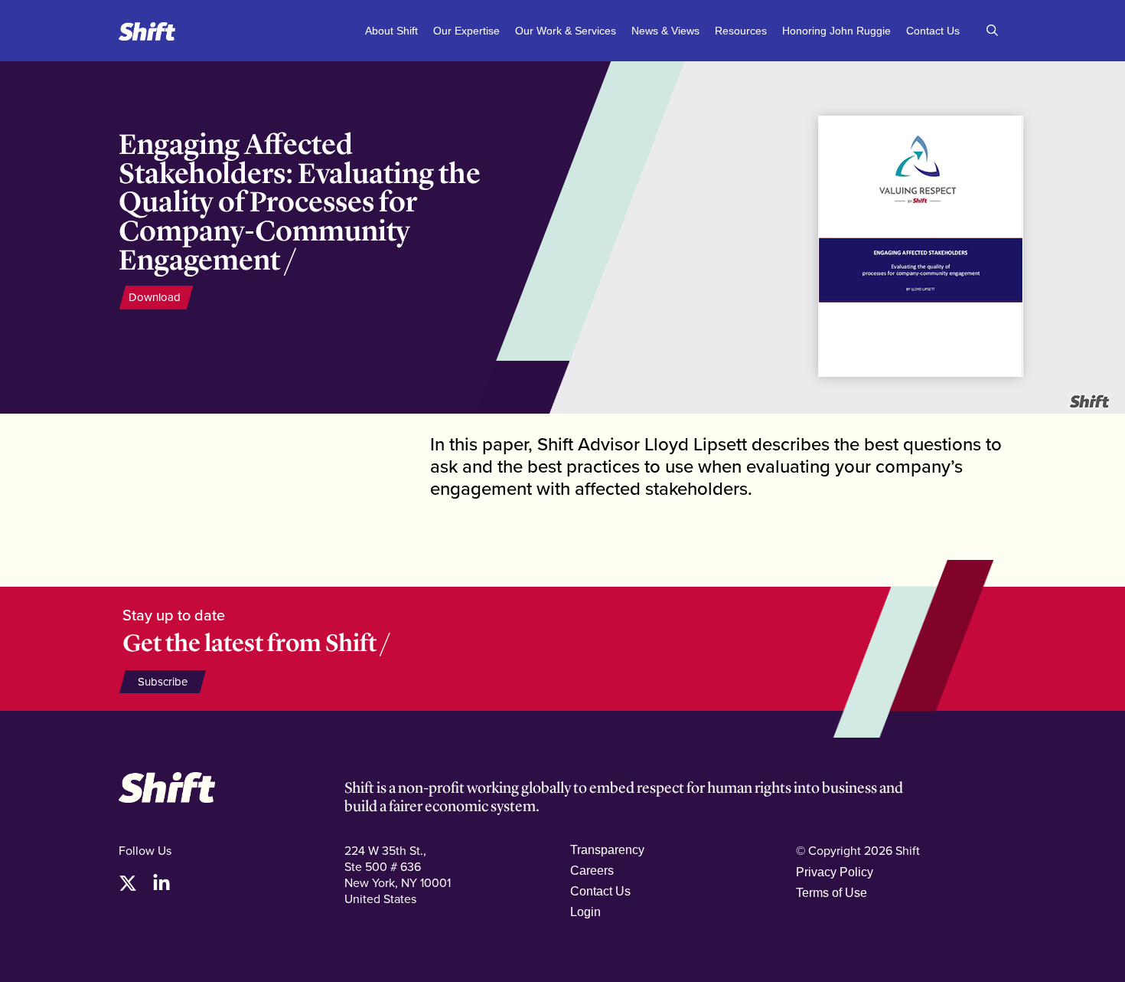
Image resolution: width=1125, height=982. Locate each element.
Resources (741, 31)
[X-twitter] (128, 883)
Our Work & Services (565, 31)
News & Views (665, 31)
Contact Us (933, 31)
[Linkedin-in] (161, 883)
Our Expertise (466, 31)
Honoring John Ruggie (836, 31)
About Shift (391, 31)
